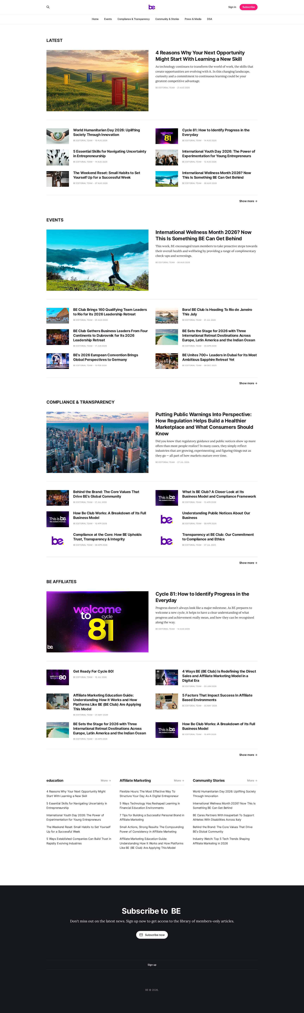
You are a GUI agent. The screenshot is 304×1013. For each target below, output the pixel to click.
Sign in (232, 6)
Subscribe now (155, 935)
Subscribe (248, 6)
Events (108, 18)
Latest (54, 40)
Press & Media (193, 18)
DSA (209, 18)
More (104, 780)
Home (95, 18)
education (54, 780)
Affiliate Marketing (135, 780)
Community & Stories (167, 18)
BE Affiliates (61, 581)
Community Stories (209, 780)
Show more (246, 201)
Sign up (152, 964)
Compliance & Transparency (134, 18)
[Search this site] (48, 7)
